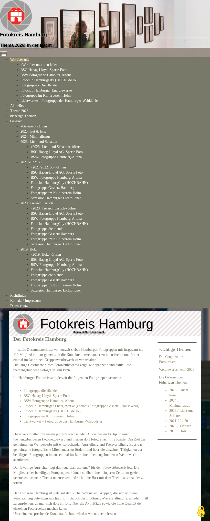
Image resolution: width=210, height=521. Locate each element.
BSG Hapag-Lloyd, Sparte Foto (43, 70)
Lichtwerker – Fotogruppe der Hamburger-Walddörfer (63, 421)
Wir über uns (19, 60)
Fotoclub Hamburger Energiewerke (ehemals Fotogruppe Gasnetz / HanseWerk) (81, 406)
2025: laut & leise (33, 131)
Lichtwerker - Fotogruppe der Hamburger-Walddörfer (59, 101)
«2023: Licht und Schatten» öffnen (56, 147)
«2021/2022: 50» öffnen (48, 167)
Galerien (16, 121)
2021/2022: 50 (30, 162)
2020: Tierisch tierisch (36, 203)
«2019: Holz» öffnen (46, 254)
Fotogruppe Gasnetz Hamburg (52, 188)
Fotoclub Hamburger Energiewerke (46, 90)
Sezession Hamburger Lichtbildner (56, 198)
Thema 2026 (19, 111)
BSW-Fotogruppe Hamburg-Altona (45, 75)
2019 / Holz (177, 431)
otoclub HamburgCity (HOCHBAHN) (53, 411)
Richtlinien (18, 295)
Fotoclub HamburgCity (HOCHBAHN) (49, 80)
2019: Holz (28, 249)
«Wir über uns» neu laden (39, 65)
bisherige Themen (23, 116)
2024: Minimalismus (35, 136)
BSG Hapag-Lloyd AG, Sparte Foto (57, 152)
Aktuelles (17, 106)
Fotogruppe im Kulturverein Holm (45, 95)
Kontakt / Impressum (25, 301)
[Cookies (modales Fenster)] (201, 512)
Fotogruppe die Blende (40, 391)
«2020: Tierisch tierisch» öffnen (54, 208)
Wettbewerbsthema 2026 (176, 370)
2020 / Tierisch (180, 426)
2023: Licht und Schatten (38, 142)
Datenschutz (19, 306)
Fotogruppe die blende (47, 229)
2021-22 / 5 (177, 421)
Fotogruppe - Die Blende (38, 85)
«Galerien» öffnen (33, 126)
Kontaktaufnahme (62, 514)
